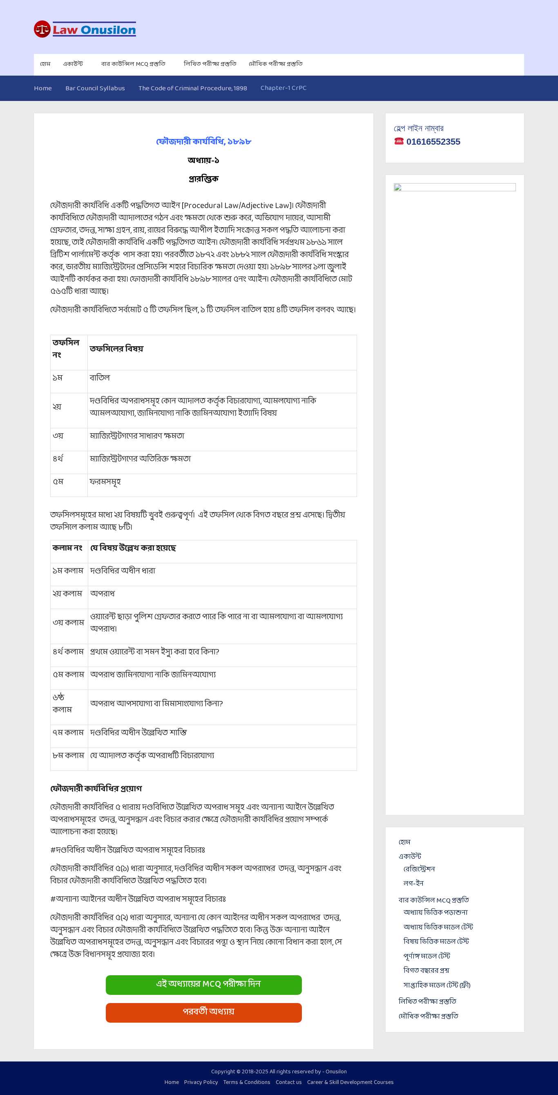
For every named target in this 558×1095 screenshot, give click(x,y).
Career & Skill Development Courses (350, 1082)
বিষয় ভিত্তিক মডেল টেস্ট (436, 942)
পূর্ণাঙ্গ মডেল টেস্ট (427, 957)
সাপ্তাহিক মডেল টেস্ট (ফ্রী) (437, 986)
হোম (45, 64)
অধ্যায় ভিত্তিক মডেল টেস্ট (438, 928)
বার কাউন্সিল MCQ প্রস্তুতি (133, 64)
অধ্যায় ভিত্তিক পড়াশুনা (436, 913)
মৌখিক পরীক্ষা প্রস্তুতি (276, 64)
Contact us (289, 1082)
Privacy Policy (201, 1082)
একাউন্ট (73, 64)
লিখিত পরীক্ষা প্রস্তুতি (210, 64)
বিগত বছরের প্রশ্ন (426, 971)
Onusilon (336, 1072)
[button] (204, 985)
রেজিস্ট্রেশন (419, 870)
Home (172, 1082)
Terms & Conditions (246, 1082)
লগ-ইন (414, 884)
